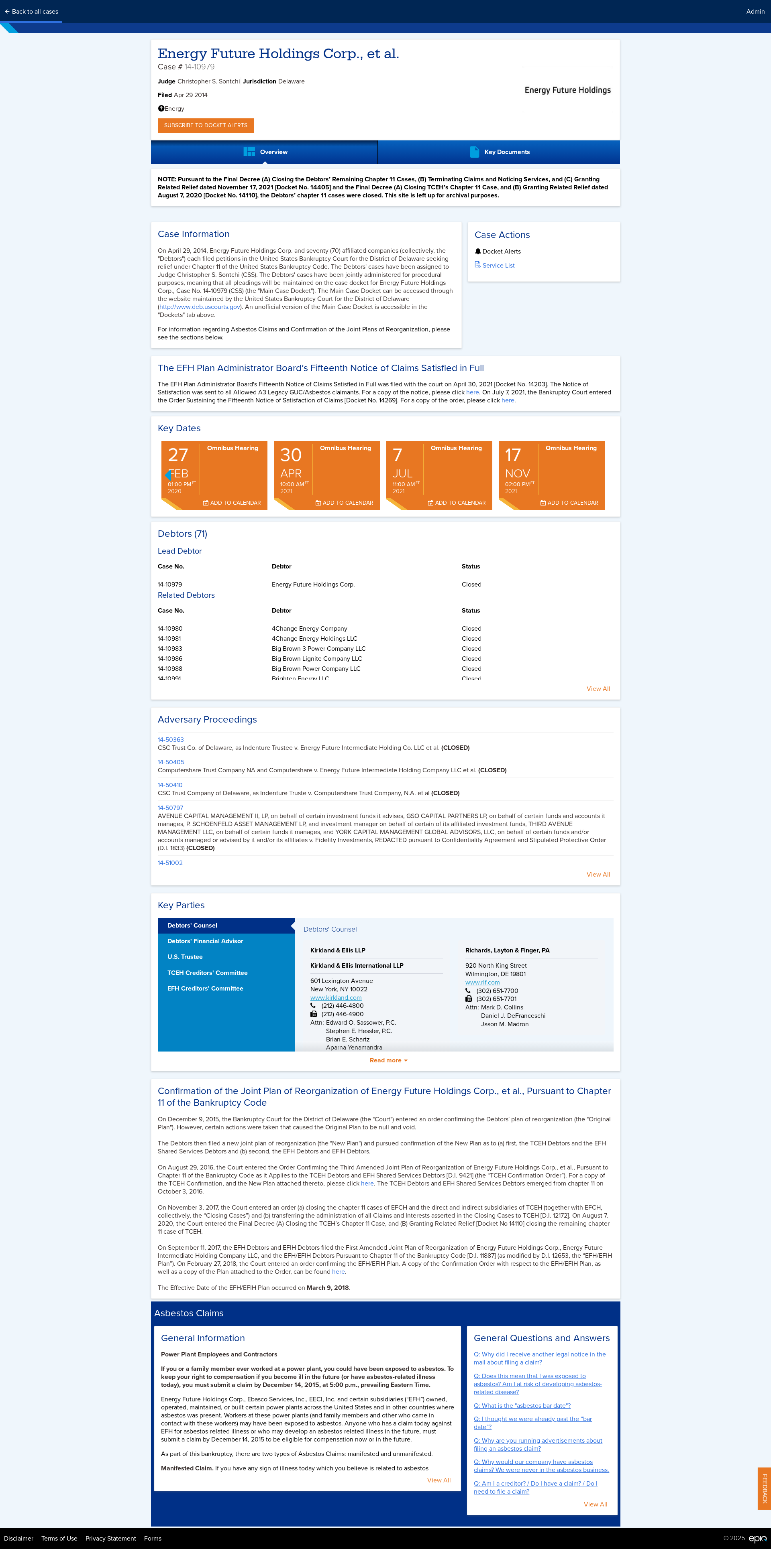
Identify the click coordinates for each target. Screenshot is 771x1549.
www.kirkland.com (336, 998)
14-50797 (170, 808)
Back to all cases (34, 12)
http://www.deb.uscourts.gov (199, 307)
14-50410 (170, 785)
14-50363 (171, 740)
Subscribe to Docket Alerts (205, 125)
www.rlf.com (482, 983)
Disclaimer (18, 1539)
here (472, 392)
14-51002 (170, 863)
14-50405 (171, 762)
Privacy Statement (111, 1539)
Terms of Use (59, 1539)
